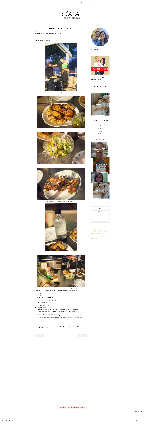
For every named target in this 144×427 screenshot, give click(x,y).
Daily (99, 238)
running (105, 235)
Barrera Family (96, 235)
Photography (103, 233)
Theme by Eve (139, 420)
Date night (95, 238)
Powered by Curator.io (138, 411)
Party (108, 235)
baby (102, 235)
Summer (45, 327)
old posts (82, 335)
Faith (62, 2)
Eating (101, 238)
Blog (56, 2)
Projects (104, 236)
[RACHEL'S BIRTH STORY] (101, 198)
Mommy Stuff (99, 236)
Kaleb (49, 326)
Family (97, 229)
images (45, 326)
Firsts (95, 236)
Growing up (107, 229)
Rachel (95, 231)
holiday (101, 229)
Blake (41, 326)
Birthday (98, 233)
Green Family (100, 231)
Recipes (41, 327)
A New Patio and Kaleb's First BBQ (61, 28)
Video (92, 236)
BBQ (38, 326)
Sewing (107, 238)
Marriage (104, 238)
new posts (39, 335)
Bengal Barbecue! (71, 201)
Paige (92, 231)
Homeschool (70, 2)
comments (78, 326)
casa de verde (9, 420)
